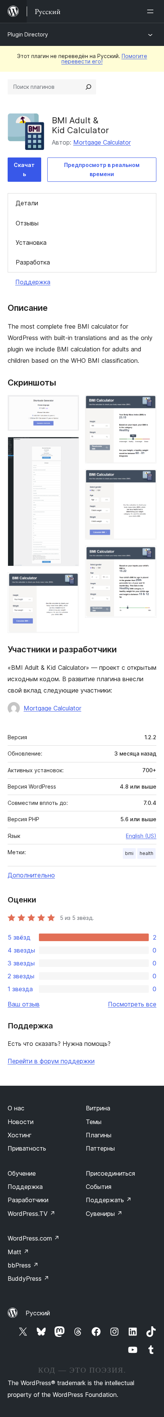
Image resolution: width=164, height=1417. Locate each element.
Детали (27, 203)
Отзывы (27, 223)
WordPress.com (33, 1238)
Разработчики (28, 1200)
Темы (93, 1122)
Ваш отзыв (24, 1004)
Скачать (24, 169)
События (98, 1186)
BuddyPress (28, 1278)
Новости (21, 1122)
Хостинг (20, 1135)
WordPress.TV (31, 1213)
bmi (129, 853)
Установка (31, 242)
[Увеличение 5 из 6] (146, 479)
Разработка (33, 262)
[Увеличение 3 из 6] (68, 582)
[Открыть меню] (152, 11)
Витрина (98, 1108)
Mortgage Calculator (102, 142)
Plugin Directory (28, 34)
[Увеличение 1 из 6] (68, 405)
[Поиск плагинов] (88, 86)
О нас (16, 1108)
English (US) (141, 836)
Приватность (27, 1148)
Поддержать (109, 1200)
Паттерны (100, 1148)
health (146, 853)
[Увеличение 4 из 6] (146, 405)
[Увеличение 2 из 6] (68, 447)
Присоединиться (110, 1173)
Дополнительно (31, 875)
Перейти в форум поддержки (51, 1061)
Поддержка (32, 282)
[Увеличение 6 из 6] (146, 556)
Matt (18, 1252)
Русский (38, 1313)
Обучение (22, 1173)
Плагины (98, 1135)
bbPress (23, 1265)
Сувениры (104, 1213)
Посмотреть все (132, 1004)
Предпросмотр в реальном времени (102, 169)
